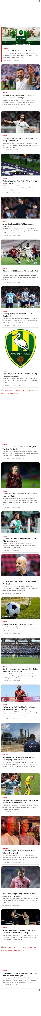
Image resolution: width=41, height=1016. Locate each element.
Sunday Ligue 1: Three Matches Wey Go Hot (19, 624)
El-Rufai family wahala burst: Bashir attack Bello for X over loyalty (18, 851)
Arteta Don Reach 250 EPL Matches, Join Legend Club (17, 225)
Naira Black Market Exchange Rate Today (18, 50)
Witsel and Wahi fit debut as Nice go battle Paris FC (20, 271)
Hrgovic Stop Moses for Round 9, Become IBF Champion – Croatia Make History (19, 931)
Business (5, 48)
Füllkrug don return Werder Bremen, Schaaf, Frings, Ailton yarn (19, 539)
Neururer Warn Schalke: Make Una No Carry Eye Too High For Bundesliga (19, 96)
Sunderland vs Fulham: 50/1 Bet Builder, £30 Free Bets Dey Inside (19, 447)
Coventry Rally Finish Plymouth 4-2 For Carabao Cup (17, 314)
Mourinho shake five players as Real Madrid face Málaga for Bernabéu (20, 139)
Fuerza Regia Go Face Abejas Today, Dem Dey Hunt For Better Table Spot (19, 974)
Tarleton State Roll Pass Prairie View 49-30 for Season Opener (19, 182)
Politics (5, 848)
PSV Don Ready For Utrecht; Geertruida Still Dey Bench (19, 582)
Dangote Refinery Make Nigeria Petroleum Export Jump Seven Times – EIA (18, 758)
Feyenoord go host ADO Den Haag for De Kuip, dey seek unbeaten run (20, 374)
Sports (4, 93)
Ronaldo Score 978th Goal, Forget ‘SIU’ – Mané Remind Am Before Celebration (20, 801)
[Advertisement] (20, 13)
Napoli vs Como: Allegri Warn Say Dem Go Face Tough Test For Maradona (20, 670)
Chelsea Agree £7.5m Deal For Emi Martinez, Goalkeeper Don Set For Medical (19, 708)
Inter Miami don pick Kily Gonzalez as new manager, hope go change (18, 894)
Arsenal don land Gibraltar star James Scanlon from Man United (19, 494)
